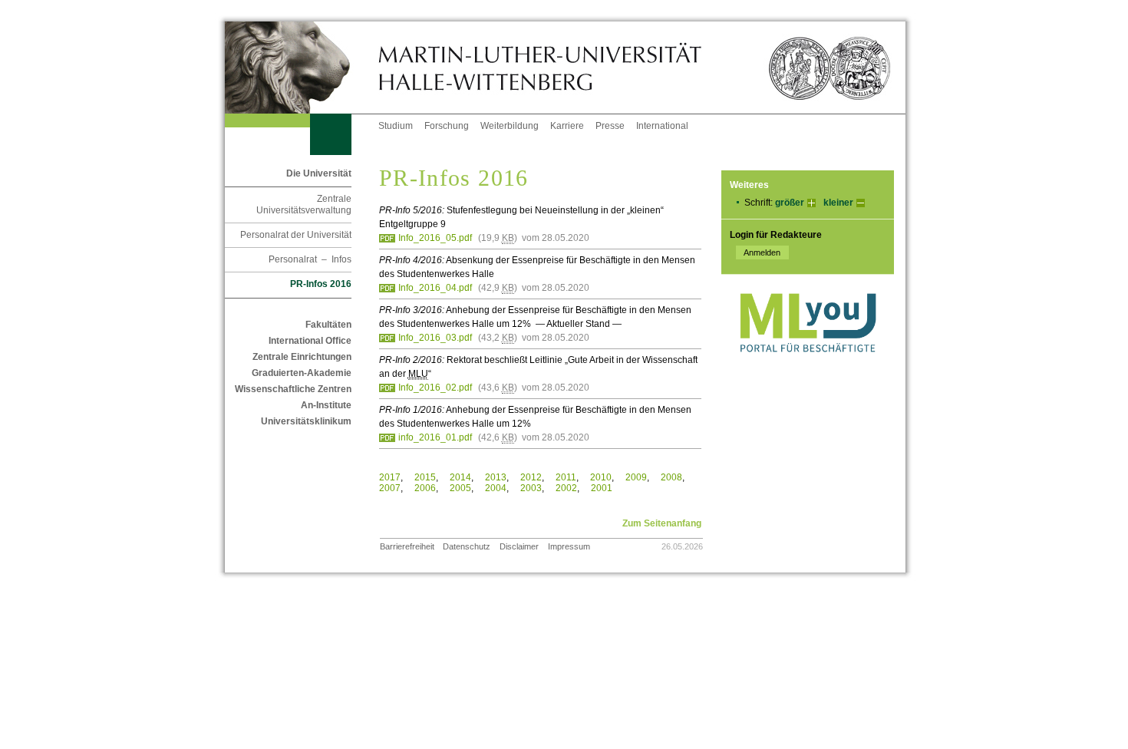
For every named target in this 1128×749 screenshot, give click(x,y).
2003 (531, 488)
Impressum (569, 546)
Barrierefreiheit (407, 546)
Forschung (446, 125)
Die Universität (318, 173)
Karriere (567, 125)
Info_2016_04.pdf (435, 287)
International (662, 125)
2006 (425, 488)
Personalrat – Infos (310, 259)
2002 (566, 488)
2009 (636, 477)
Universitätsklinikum (306, 421)
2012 (531, 477)
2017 (390, 477)
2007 (390, 488)
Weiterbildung (509, 125)
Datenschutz (466, 546)
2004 (495, 488)
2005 (460, 488)
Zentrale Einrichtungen (301, 356)
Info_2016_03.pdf (435, 337)
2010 (601, 477)
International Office (310, 340)
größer (789, 202)
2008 (671, 477)
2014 (460, 477)
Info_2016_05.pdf (435, 238)
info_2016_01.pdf (435, 437)
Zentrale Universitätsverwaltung (303, 204)
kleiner (838, 202)
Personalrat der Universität (295, 234)
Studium (395, 125)
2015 (425, 477)
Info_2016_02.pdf (435, 387)
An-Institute (326, 405)
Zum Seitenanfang (661, 523)
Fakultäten (328, 324)
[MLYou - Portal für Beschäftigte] (807, 367)
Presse (610, 125)
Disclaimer (519, 546)
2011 (566, 477)
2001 (601, 488)
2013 (495, 477)
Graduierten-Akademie (301, 373)
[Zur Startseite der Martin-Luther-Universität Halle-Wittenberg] (301, 67)
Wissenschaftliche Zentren (293, 389)
